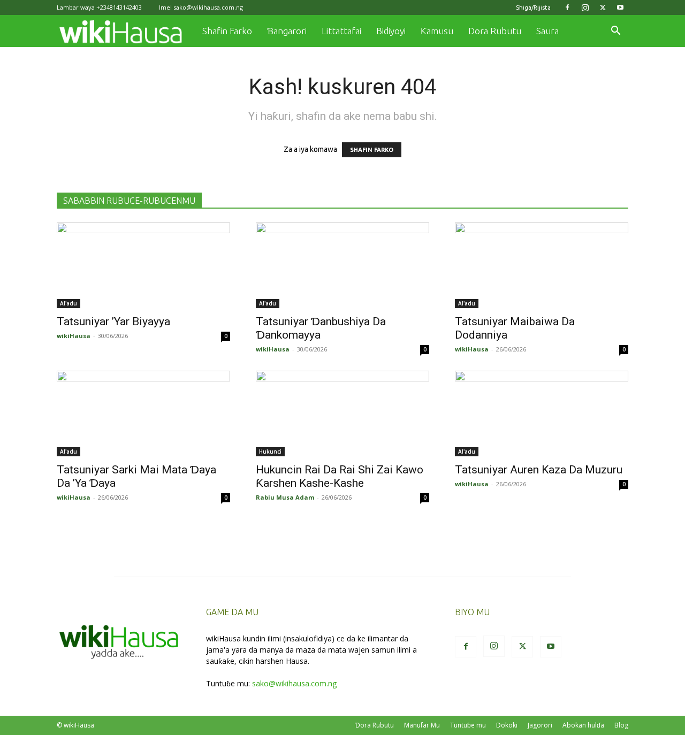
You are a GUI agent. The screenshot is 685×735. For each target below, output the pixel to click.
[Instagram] (585, 7)
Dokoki (506, 725)
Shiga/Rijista (533, 7)
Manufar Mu (422, 725)
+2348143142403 (119, 7)
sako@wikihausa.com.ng (208, 7)
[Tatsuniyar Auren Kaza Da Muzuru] (541, 413)
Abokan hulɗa (583, 725)
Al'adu (68, 303)
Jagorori (540, 725)
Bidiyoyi (391, 31)
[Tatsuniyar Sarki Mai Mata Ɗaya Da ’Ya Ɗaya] (143, 413)
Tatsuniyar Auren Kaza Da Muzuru (538, 469)
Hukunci (270, 451)
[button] (615, 32)
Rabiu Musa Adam (285, 497)
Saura (547, 31)
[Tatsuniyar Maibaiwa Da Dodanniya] (541, 265)
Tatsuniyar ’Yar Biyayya (113, 321)
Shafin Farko (227, 31)
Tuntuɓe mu (468, 725)
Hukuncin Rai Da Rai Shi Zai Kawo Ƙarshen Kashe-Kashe (339, 476)
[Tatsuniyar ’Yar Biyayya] (143, 265)
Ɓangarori (287, 31)
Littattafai (341, 31)
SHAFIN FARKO (371, 150)
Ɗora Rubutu (374, 725)
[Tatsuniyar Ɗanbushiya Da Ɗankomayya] (342, 265)
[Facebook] (567, 7)
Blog (621, 725)
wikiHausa (73, 336)
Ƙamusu (437, 31)
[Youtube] (620, 7)
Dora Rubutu (494, 31)
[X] (603, 7)
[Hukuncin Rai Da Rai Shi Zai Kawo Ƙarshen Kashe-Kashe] (342, 413)
